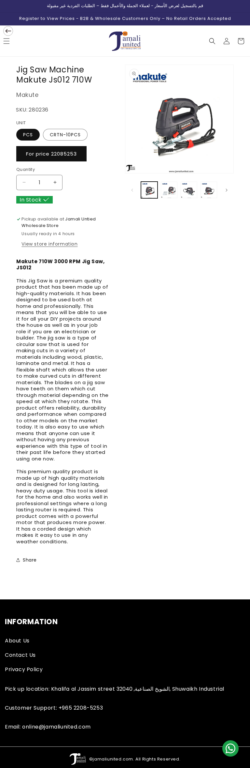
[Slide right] (226, 190)
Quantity (25, 169)
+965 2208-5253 (81, 708)
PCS (28, 134)
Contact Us (20, 655)
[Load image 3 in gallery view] (189, 190)
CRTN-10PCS (65, 134)
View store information (49, 244)
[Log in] (226, 41)
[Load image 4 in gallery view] (209, 190)
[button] (212, 41)
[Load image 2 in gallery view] (169, 190)
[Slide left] (132, 190)
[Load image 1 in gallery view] (149, 190)
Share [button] (30, 560)
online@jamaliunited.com (56, 726)
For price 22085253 (51, 153)
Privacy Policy (24, 669)
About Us (17, 640)
